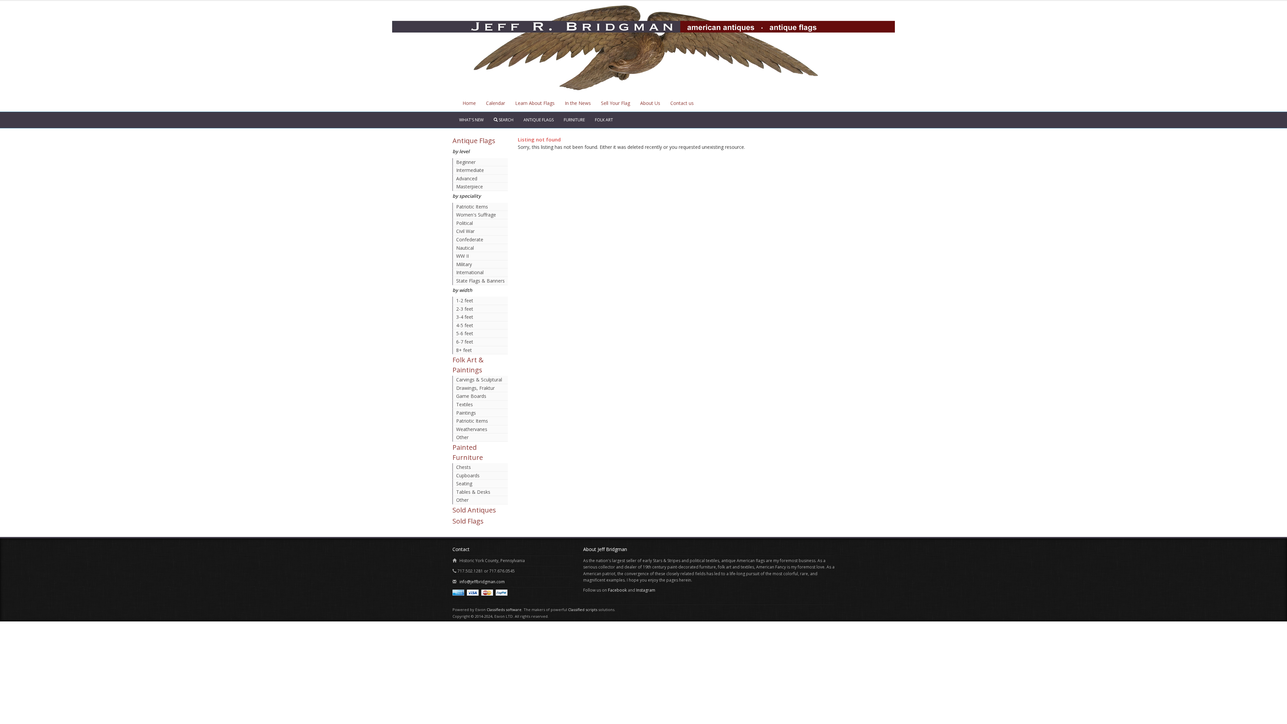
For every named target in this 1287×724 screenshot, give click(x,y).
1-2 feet (464, 300)
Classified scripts (582, 609)
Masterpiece (469, 186)
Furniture (574, 120)
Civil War (465, 231)
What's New (471, 120)
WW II (462, 256)
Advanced (466, 178)
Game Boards (471, 396)
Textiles (464, 404)
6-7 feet (464, 342)
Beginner (466, 162)
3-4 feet (464, 317)
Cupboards (468, 475)
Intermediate (470, 170)
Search (505, 120)
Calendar (495, 103)
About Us (650, 103)
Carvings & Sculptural (479, 379)
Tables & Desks (473, 492)
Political (464, 223)
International (470, 272)
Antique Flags (539, 120)
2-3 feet (464, 309)
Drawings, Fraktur (475, 388)
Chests (463, 467)
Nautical (465, 248)
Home (469, 103)
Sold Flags (468, 521)
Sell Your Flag (615, 103)
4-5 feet (464, 325)
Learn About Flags (535, 103)
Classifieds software (504, 609)
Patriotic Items (472, 206)
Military (464, 264)
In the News (578, 103)
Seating (464, 483)
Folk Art (604, 120)
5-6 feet (464, 333)
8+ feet (464, 350)
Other (462, 437)
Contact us (682, 103)
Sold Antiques (474, 510)
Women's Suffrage (476, 215)
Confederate (469, 239)
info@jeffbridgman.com (482, 582)
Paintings (466, 413)
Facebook (617, 590)
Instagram (645, 590)
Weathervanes (471, 429)
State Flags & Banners (480, 281)
